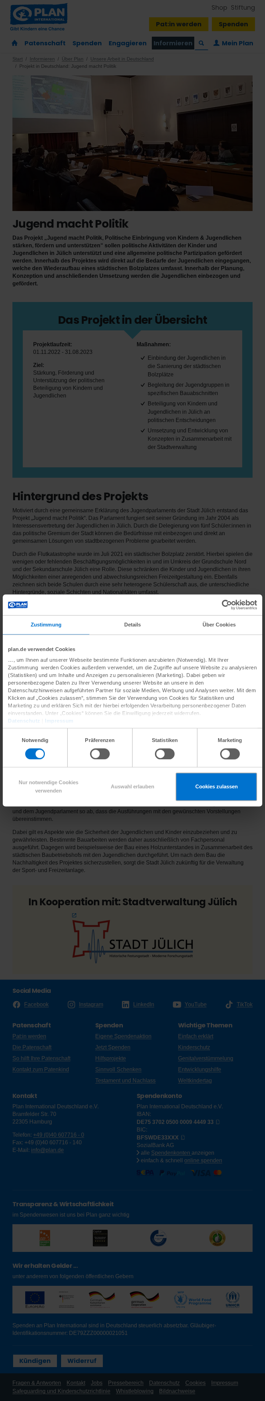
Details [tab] (132, 625)
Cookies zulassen (216, 787)
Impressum (59, 721)
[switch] (100, 753)
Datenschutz (24, 721)
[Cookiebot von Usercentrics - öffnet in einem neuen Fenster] (227, 604)
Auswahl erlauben (132, 787)
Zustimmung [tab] (46, 625)
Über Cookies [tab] (219, 625)
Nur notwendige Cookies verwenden (48, 787)
